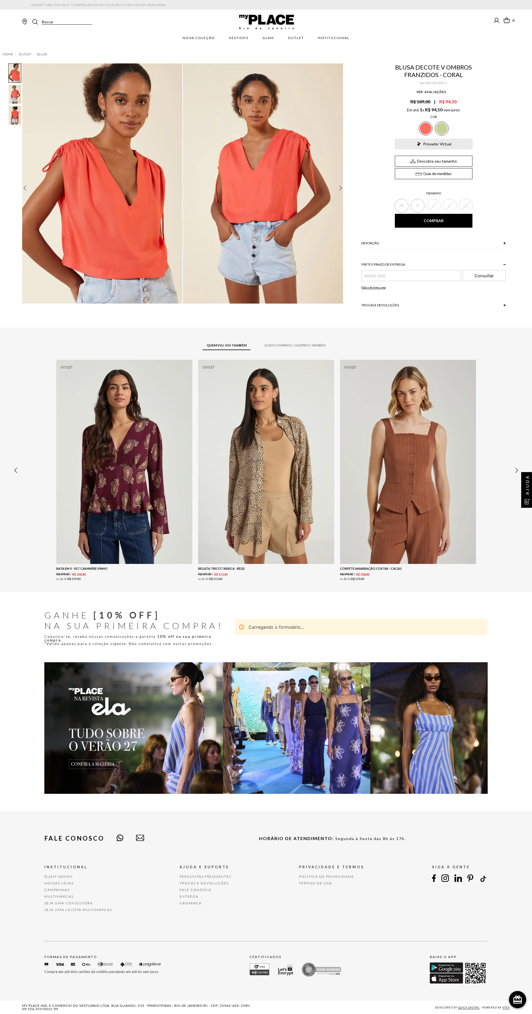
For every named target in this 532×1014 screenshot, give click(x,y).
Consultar (484, 275)
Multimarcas (59, 896)
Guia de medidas (437, 173)
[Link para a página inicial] (8, 54)
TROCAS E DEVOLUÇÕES (204, 883)
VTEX (506, 1007)
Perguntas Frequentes (205, 876)
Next (341, 188)
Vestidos (239, 38)
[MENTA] (442, 128)
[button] (401, 206)
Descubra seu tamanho (437, 161)
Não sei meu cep (373, 287)
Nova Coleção (199, 38)
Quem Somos (58, 876)
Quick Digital (469, 1007)
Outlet (296, 38)
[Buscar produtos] (37, 22)
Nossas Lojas (59, 883)
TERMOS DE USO (315, 883)
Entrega (189, 896)
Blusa (42, 54)
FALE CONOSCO (196, 890)
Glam (268, 38)
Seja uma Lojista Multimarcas (78, 910)
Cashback (191, 903)
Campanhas (57, 890)
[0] (506, 20)
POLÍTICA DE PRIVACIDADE (326, 876)
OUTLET (25, 54)
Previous (25, 188)
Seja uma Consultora (68, 903)
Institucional (333, 38)
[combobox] (61, 22)
